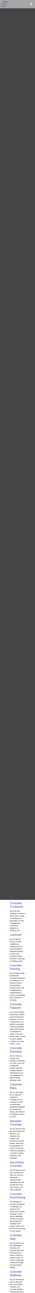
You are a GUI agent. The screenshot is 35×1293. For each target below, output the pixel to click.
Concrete (16, 934)
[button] (31, 4)
